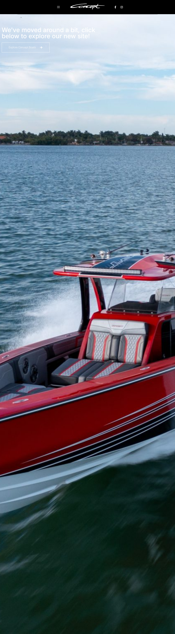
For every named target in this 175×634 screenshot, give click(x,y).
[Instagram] (121, 7)
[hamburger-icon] (58, 7)
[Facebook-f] (115, 7)
